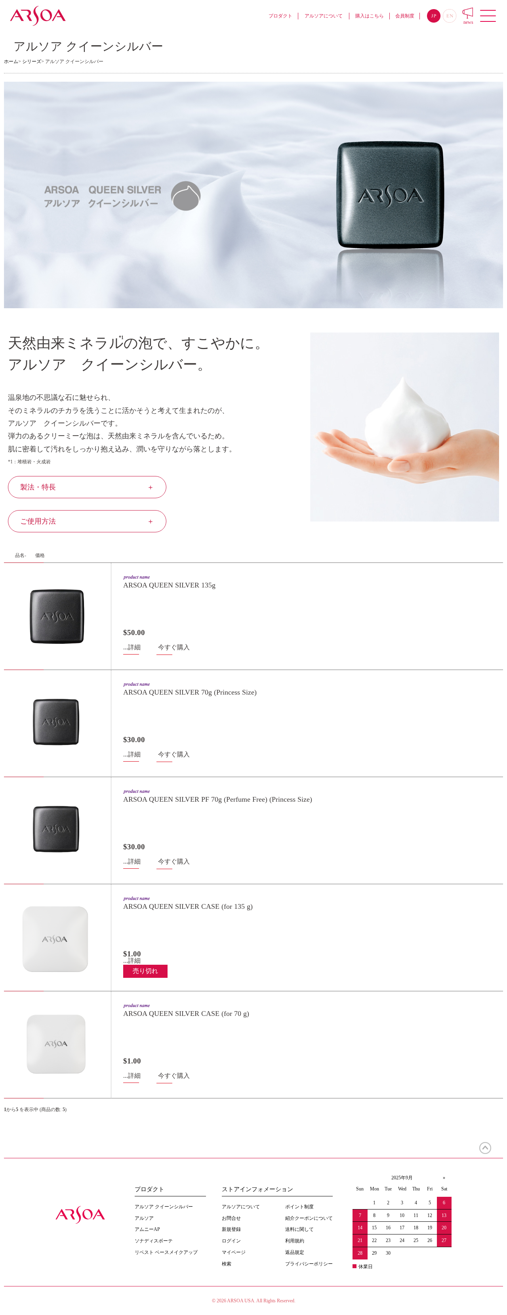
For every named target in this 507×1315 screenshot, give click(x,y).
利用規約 (294, 1241)
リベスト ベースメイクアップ (166, 1252)
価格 (40, 555)
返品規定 (294, 1252)
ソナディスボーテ (154, 1241)
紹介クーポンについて (309, 1218)
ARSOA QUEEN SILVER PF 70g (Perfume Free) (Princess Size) (217, 799)
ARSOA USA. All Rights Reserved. (261, 1300)
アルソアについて (324, 16)
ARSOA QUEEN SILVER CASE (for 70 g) (186, 1013)
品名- (20, 555)
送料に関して (299, 1229)
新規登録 (231, 1229)
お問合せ (231, 1218)
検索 (226, 1264)
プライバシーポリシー (309, 1264)
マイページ (234, 1252)
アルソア (144, 1218)
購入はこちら (369, 16)
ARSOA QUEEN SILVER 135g (169, 585)
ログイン (231, 1241)
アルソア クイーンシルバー (164, 1206)
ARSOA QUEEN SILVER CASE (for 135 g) (188, 906)
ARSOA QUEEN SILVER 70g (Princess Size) (190, 692)
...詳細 (132, 647)
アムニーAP (147, 1229)
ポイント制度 (299, 1206)
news (468, 22)
